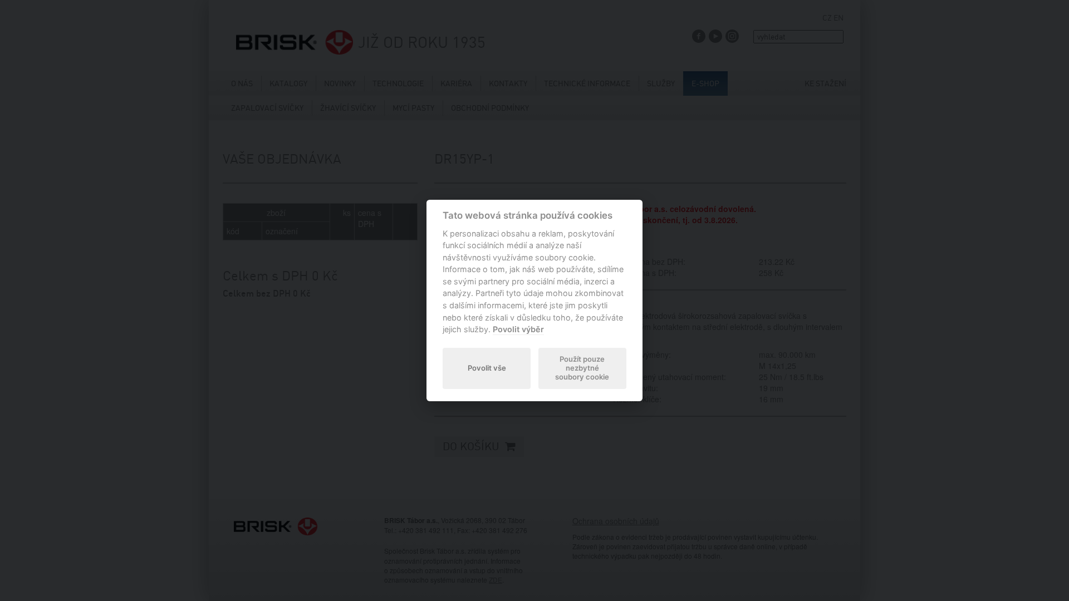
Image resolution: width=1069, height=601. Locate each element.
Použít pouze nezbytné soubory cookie (582, 367)
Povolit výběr (518, 329)
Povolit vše (487, 367)
